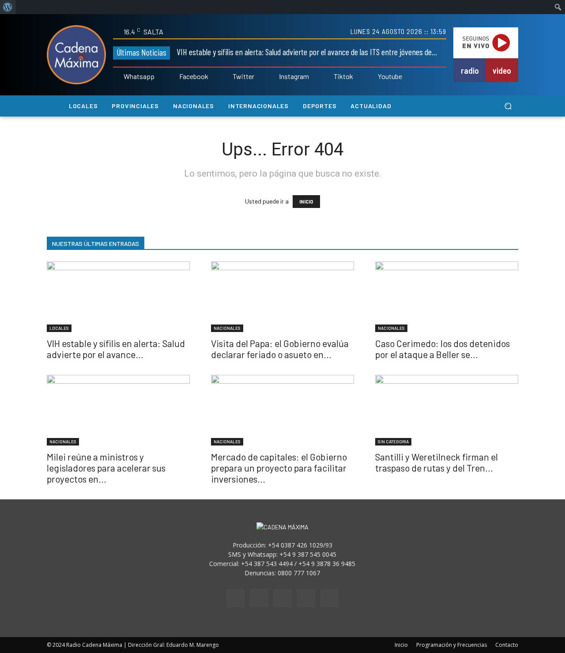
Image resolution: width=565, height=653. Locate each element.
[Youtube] (371, 76)
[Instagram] (272, 76)
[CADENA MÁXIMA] (76, 54)
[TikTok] (282, 598)
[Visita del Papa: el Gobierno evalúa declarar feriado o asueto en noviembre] (282, 296)
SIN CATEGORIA (393, 441)
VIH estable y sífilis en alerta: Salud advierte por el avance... (116, 349)
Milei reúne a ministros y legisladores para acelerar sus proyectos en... (106, 467)
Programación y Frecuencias (451, 645)
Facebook (193, 76)
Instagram (294, 76)
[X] (306, 598)
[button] (507, 106)
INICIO (306, 201)
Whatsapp (139, 76)
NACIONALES (227, 328)
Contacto (506, 645)
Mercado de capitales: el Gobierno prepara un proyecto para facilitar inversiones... (279, 467)
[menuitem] (7, 7)
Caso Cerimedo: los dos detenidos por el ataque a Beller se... (442, 349)
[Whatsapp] (117, 76)
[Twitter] (226, 76)
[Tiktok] (327, 76)
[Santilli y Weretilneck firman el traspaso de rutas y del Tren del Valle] (446, 410)
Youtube (390, 76)
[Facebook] (173, 76)
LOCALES (59, 328)
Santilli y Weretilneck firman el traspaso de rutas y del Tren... (436, 462)
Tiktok (343, 76)
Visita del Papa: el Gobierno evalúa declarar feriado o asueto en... (280, 349)
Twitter (243, 76)
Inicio (401, 645)
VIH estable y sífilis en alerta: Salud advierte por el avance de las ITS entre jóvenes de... (307, 51)
